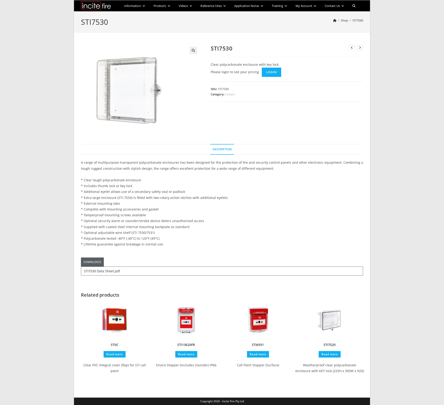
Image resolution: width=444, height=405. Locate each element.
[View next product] (360, 47)
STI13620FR (186, 344)
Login (271, 72)
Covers (230, 94)
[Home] (334, 20)
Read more (114, 354)
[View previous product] (351, 47)
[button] (193, 50)
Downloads (92, 262)
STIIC (114, 344)
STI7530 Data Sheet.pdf (102, 271)
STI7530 (357, 20)
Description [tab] (222, 149)
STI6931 (258, 344)
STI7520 (330, 344)
